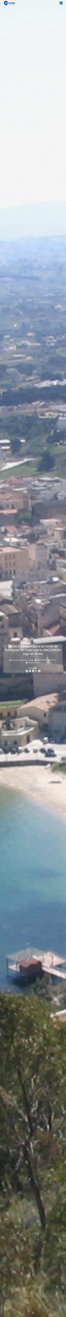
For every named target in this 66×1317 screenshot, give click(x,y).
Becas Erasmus (34, 662)
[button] (61, 3)
